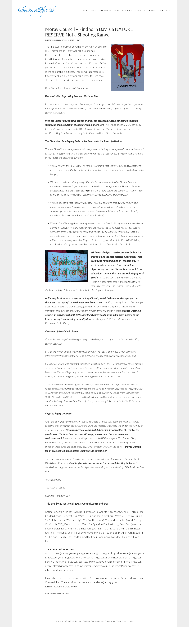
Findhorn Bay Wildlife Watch (36, 10)
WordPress (121, 621)
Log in (130, 621)
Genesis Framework (106, 621)
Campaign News (63, 594)
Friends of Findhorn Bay (83, 621)
